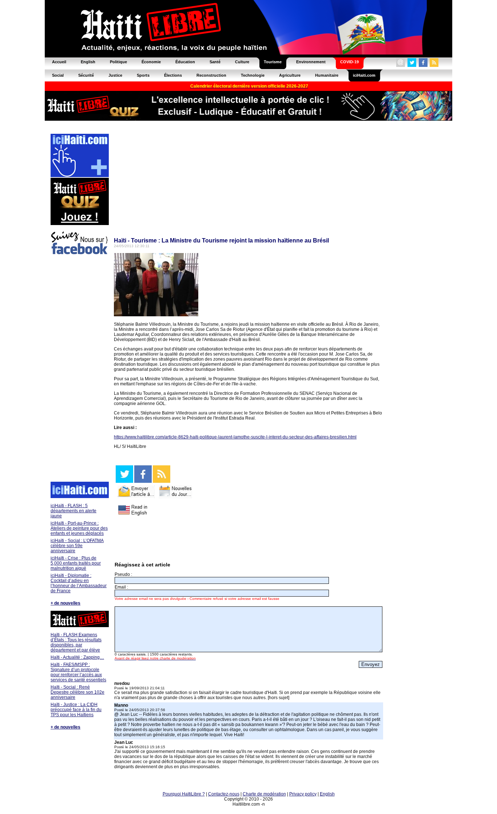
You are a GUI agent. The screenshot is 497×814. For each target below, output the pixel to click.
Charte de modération (264, 794)
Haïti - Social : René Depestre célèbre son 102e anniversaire (77, 692)
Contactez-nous (223, 794)
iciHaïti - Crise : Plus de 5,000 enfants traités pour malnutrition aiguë (76, 563)
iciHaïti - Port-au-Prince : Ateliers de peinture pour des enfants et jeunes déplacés (79, 528)
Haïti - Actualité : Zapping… (77, 657)
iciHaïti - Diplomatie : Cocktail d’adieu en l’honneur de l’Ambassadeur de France (79, 583)
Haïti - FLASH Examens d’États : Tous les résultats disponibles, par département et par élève (76, 642)
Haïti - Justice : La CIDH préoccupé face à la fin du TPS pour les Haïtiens (76, 709)
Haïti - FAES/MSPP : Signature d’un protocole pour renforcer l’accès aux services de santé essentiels (78, 672)
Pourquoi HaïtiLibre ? (184, 794)
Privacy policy (303, 794)
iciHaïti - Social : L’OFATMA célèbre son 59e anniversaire (77, 545)
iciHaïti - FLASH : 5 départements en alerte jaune (73, 510)
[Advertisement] (79, 369)
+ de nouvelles (65, 603)
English (327, 794)
